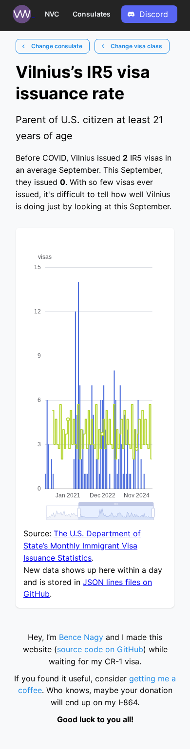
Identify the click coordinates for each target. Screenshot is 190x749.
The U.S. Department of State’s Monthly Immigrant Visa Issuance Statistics (82, 546)
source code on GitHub (100, 649)
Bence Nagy (81, 637)
